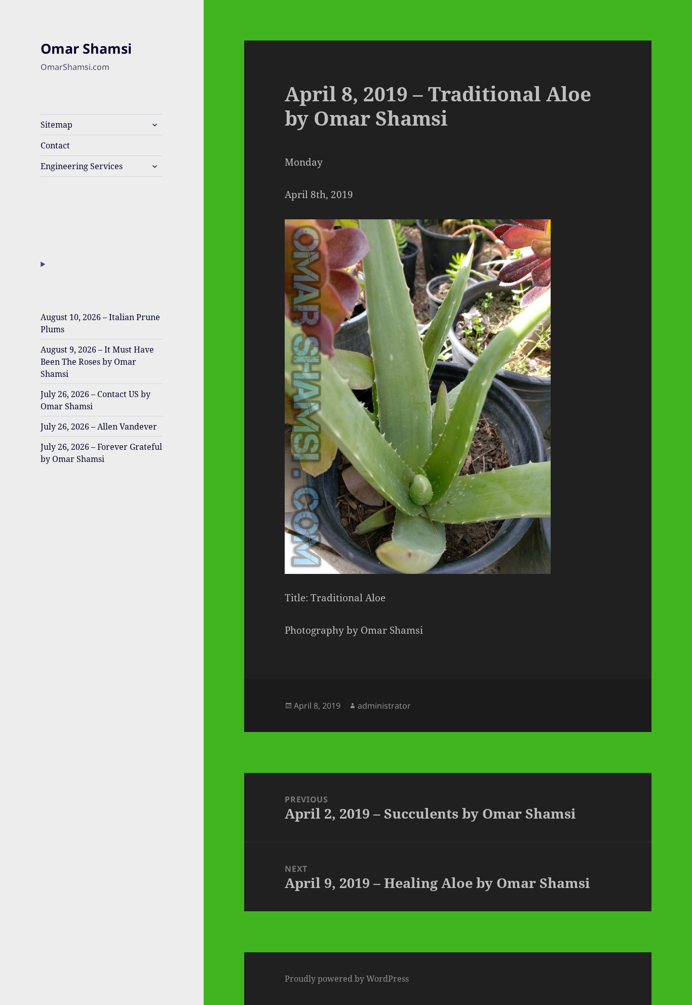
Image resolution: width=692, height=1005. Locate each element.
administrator (384, 705)
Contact (55, 145)
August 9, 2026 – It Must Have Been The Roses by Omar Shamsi (97, 361)
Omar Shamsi (86, 48)
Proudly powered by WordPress (347, 978)
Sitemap (56, 124)
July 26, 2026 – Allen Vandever (99, 426)
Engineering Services (82, 166)
